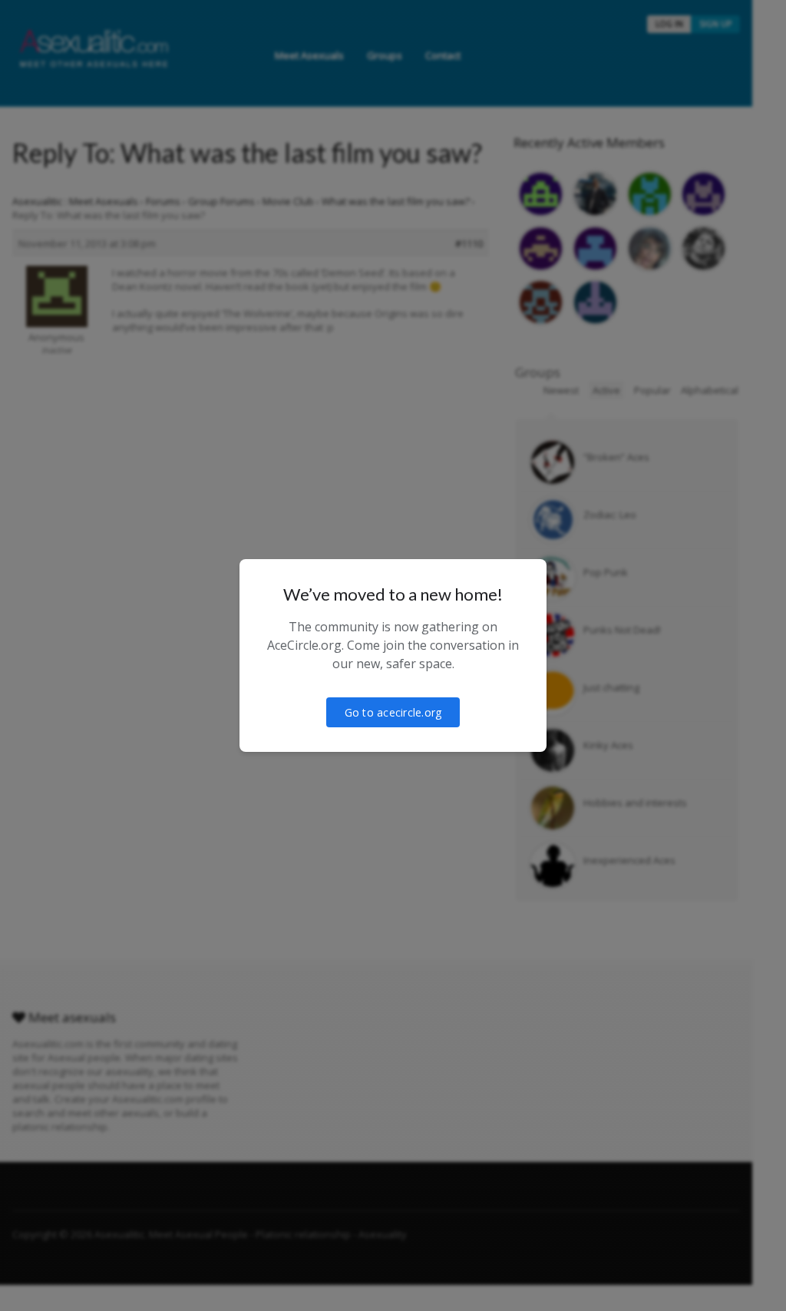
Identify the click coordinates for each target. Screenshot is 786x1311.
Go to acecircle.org (393, 712)
